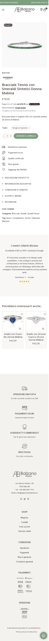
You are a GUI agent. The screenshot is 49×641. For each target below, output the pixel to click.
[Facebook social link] (27, 499)
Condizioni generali (23, 561)
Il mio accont (23, 527)
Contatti (23, 522)
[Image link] (23, 474)
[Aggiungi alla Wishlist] (19, 312)
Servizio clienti (23, 531)
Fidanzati (36, 216)
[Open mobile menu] (3, 9)
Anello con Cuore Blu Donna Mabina (12, 334)
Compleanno (18, 216)
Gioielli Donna (33, 211)
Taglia (4, 128)
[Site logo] (24, 9)
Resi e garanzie (23, 557)
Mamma (5, 219)
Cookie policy (31, 632)
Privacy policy (20, 632)
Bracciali (6, 73)
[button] (19, 325)
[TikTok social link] (23, 499)
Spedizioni (23, 548)
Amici (8, 216)
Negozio (23, 517)
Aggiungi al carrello (26, 136)
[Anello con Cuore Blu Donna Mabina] (12, 319)
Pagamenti (23, 552)
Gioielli (23, 211)
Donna (28, 216)
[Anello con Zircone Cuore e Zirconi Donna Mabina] (34, 319)
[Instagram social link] (20, 499)
